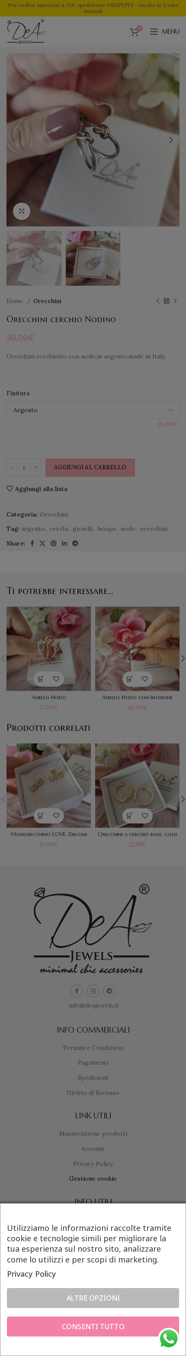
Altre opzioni (93, 1298)
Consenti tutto (93, 1326)
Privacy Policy (31, 1274)
